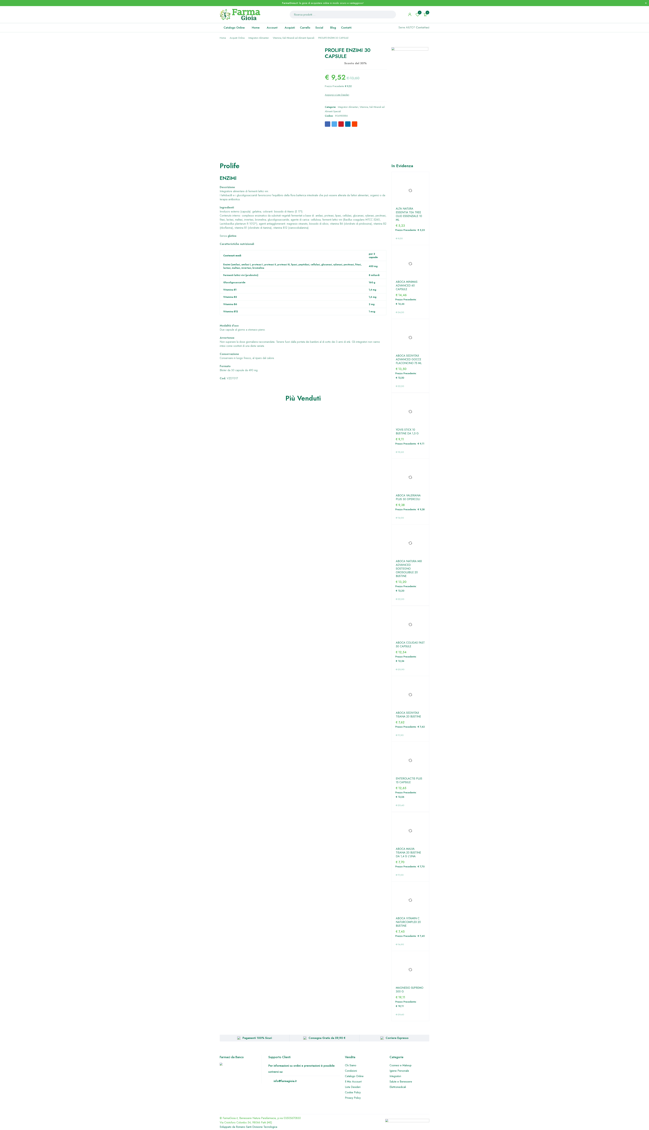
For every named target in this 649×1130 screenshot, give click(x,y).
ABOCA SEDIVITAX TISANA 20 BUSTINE (408, 714)
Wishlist (419, 12)
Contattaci (422, 27)
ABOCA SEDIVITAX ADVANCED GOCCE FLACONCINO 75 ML (409, 359)
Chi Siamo (350, 1065)
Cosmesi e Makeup (401, 1065)
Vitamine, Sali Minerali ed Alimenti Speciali (293, 38)
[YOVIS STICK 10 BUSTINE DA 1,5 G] (410, 411)
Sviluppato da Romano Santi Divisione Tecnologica (248, 1127)
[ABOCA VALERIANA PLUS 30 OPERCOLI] (410, 477)
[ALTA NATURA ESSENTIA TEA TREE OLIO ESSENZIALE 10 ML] (410, 190)
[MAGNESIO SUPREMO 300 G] (410, 969)
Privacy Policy (353, 1098)
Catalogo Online (354, 1076)
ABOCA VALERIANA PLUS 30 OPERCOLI (408, 497)
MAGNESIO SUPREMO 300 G (409, 989)
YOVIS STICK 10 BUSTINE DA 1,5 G (407, 431)
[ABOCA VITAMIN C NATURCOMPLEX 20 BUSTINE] (410, 900)
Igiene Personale (399, 1071)
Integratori (395, 1076)
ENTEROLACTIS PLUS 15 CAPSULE (409, 780)
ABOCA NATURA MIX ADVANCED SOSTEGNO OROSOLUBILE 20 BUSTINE (409, 568)
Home (223, 38)
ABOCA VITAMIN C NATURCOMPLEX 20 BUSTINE (408, 922)
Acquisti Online (237, 38)
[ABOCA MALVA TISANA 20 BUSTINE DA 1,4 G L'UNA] (410, 830)
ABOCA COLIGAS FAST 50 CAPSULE (410, 644)
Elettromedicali (398, 1087)
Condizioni (351, 1071)
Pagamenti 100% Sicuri (257, 1038)
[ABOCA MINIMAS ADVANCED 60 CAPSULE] (410, 263)
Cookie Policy (353, 1092)
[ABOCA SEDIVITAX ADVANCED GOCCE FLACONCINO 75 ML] (410, 337)
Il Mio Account (353, 1082)
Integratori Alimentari (258, 38)
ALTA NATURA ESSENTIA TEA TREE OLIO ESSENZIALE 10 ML (409, 214)
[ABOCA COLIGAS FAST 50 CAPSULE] (410, 624)
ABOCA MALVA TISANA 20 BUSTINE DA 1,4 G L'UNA (408, 852)
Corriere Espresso (397, 1038)
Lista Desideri (352, 1087)
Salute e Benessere (401, 1082)
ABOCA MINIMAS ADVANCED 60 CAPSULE (406, 285)
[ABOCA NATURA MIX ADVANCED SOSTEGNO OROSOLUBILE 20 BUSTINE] (410, 543)
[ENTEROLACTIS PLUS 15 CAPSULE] (410, 760)
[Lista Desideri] (337, 95)
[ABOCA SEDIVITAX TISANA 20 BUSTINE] (410, 694)
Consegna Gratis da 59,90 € (327, 1038)
